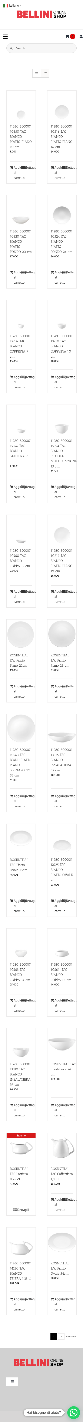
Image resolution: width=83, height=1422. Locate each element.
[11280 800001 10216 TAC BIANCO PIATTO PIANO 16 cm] (61, 105)
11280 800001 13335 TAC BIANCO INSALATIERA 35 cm (62, 760)
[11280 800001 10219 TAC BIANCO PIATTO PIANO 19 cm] (61, 529)
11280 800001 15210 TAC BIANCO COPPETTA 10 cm (62, 346)
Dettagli (28, 167)
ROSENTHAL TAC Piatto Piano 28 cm (60, 660)
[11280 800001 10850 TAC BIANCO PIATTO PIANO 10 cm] (21, 105)
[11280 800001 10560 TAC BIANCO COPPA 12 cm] (21, 529)
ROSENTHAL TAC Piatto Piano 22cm (19, 660)
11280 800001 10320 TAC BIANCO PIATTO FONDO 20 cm (21, 241)
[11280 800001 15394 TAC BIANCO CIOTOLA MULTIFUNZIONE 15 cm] (61, 419)
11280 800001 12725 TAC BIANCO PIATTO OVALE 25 (62, 870)
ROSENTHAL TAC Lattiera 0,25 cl (19, 1174)
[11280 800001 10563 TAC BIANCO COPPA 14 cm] (21, 943)
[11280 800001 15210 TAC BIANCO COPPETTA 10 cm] (61, 314)
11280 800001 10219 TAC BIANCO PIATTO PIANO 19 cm (62, 560)
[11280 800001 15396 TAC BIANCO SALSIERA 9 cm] (21, 419)
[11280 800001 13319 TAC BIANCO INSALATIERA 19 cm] (21, 1042)
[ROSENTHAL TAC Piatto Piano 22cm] (21, 634)
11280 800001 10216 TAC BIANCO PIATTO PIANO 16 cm (62, 136)
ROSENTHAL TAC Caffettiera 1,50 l (62, 1174)
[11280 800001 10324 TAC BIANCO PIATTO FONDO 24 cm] (61, 209)
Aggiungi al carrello (17, 172)
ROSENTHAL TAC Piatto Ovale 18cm (19, 865)
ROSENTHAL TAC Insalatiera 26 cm (63, 1069)
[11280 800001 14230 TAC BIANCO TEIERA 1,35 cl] (21, 1242)
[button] (73, 1412)
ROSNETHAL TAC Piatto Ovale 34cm (60, 1268)
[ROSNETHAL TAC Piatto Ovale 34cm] (61, 1242)
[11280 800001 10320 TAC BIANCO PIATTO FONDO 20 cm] (21, 209)
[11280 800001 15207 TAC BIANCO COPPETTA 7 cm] (21, 314)
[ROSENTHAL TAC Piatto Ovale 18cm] (21, 838)
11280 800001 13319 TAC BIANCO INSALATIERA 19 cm (21, 1074)
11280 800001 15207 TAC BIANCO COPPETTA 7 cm (21, 346)
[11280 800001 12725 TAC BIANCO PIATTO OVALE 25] (61, 838)
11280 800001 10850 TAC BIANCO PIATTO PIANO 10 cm (21, 136)
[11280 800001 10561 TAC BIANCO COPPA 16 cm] (61, 943)
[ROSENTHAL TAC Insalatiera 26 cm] (61, 1042)
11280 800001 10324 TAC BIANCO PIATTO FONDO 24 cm (62, 241)
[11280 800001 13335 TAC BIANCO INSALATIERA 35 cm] (61, 728)
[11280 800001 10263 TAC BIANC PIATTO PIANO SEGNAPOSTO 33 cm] (21, 728)
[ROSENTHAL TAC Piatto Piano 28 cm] (61, 634)
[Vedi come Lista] (45, 73)
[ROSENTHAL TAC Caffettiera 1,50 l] (61, 1147)
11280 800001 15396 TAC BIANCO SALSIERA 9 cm (21, 451)
